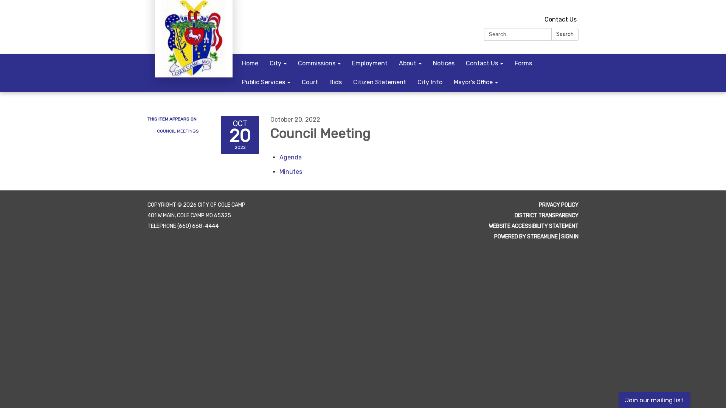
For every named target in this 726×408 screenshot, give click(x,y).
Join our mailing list (654, 400)
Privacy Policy (559, 205)
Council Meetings (178, 131)
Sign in (570, 236)
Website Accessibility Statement (534, 226)
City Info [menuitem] (429, 82)
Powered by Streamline (526, 236)
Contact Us (560, 19)
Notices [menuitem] (444, 63)
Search (565, 34)
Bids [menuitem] (335, 82)
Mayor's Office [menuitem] (473, 82)
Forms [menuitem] (523, 63)
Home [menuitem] (250, 63)
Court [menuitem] (310, 82)
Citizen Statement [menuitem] (379, 82)
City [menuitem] (275, 63)
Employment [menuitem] (370, 63)
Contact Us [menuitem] (482, 63)
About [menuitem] (407, 63)
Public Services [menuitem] (263, 82)
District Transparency (547, 215)
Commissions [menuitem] (316, 63)
